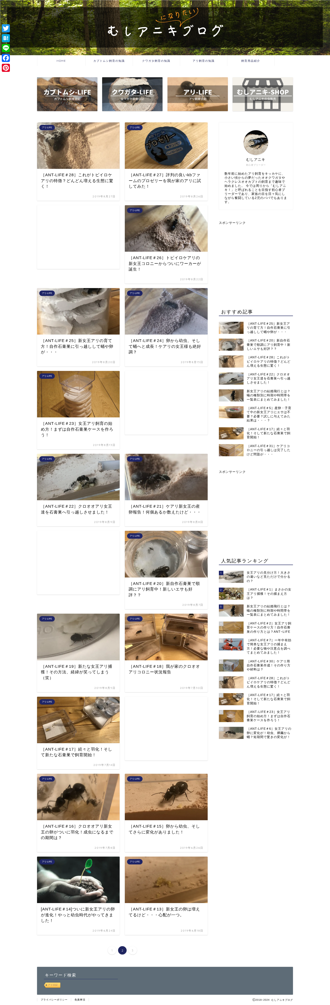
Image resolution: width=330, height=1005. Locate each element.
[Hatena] (6, 38)
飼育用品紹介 (250, 60)
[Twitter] (6, 28)
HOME (61, 60)
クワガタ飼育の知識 (156, 60)
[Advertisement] (74, 236)
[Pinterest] (6, 68)
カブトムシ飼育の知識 (109, 60)
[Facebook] (6, 58)
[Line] (6, 48)
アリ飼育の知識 (204, 60)
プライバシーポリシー (54, 999)
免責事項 (80, 999)
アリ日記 (53, 985)
